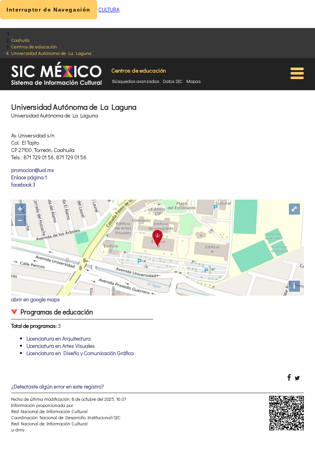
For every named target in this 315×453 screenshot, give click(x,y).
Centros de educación (34, 46)
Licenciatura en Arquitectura (59, 338)
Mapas (193, 81)
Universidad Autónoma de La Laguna (51, 53)
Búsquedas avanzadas (135, 81)
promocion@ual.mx (32, 170)
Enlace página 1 (29, 177)
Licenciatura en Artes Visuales (61, 345)
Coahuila (20, 39)
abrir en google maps (35, 299)
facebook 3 (23, 184)
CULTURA (108, 9)
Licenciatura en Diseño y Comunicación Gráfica (80, 353)
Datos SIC (172, 81)
